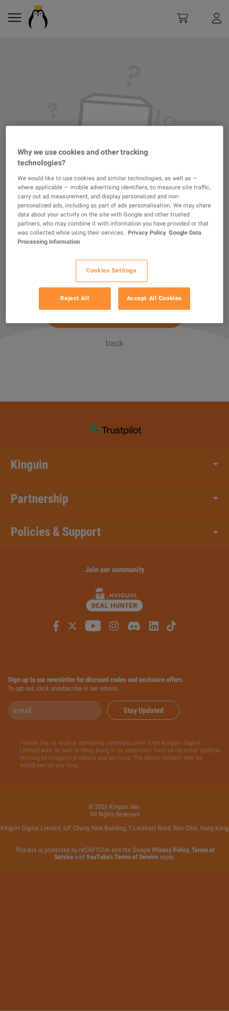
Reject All (74, 298)
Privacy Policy (147, 232)
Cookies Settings (111, 270)
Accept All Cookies (154, 298)
